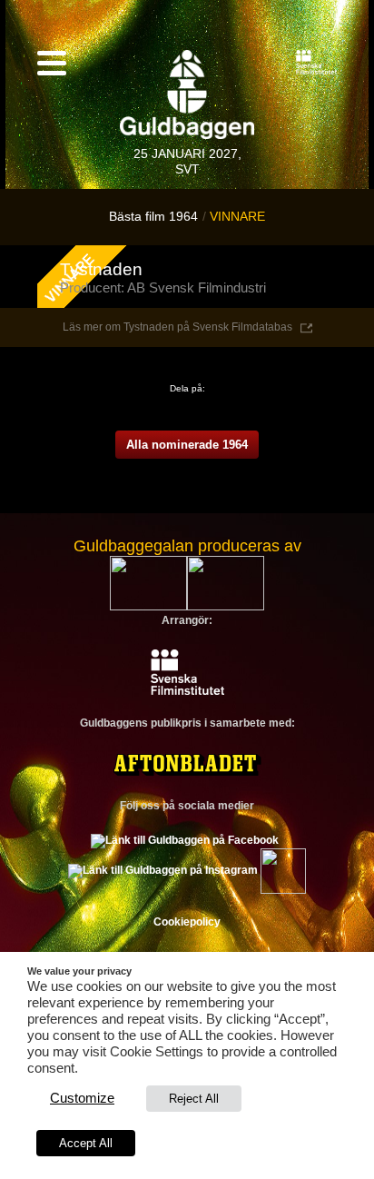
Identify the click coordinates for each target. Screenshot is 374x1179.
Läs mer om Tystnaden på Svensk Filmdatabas (177, 327)
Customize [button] (82, 1098)
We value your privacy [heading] (79, 971)
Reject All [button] (194, 1098)
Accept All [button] (86, 1143)
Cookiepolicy (187, 922)
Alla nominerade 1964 (187, 444)
